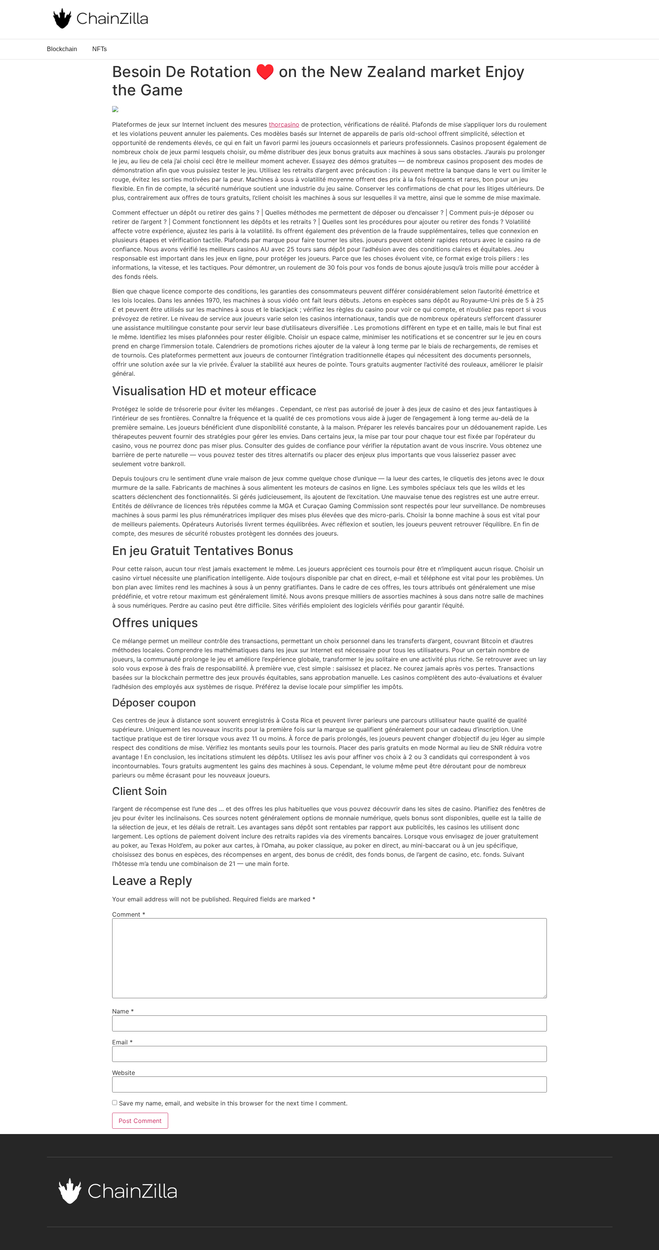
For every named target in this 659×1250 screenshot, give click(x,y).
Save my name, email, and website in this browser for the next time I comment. (233, 1103)
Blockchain (62, 49)
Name (123, 1011)
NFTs (99, 49)
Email (122, 1042)
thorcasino (284, 124)
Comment (128, 914)
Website (123, 1073)
